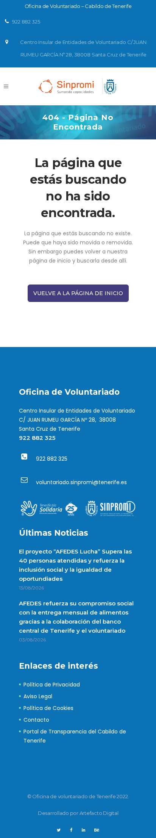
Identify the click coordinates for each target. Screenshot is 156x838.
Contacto (36, 720)
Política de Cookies (48, 708)
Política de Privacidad (51, 684)
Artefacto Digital (99, 813)
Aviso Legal (37, 696)
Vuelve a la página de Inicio (78, 293)
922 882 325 (37, 437)
